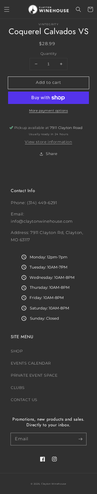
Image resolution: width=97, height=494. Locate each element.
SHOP (17, 351)
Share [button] (51, 153)
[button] (7, 9)
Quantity (48, 53)
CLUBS (18, 387)
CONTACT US (24, 399)
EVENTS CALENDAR (31, 363)
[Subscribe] (80, 439)
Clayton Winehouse (53, 483)
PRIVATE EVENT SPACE (34, 375)
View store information (48, 141)
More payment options (48, 111)
